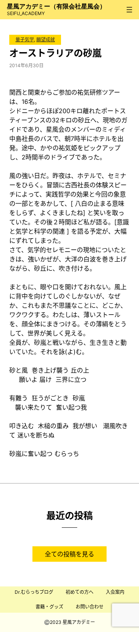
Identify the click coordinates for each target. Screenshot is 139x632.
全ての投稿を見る (69, 554)
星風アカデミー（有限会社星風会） (56, 6)
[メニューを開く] (129, 9)
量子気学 (24, 39)
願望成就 (45, 39)
